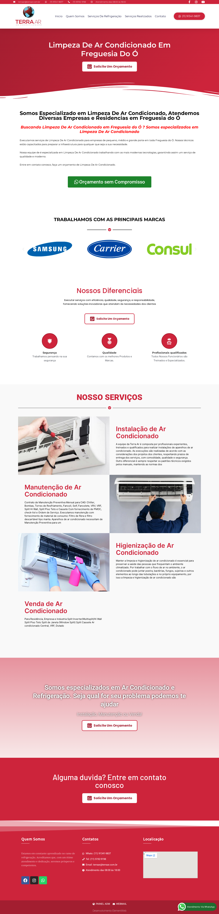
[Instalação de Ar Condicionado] (64, 446)
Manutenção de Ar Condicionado (53, 490)
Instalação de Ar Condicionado (141, 432)
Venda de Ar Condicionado (46, 607)
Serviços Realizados (138, 16)
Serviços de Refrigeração (105, 16)
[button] (23, 249)
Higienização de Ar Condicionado (145, 548)
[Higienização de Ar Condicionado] (64, 562)
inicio (59, 16)
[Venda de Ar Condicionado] (155, 621)
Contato (160, 16)
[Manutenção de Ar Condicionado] (155, 504)
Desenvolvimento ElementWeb (109, 910)
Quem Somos (75, 16)
